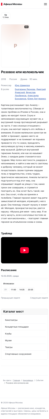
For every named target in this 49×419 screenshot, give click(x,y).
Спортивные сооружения (18, 354)
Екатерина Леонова (25, 89)
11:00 (13, 289)
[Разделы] (45, 4)
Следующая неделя (39, 298)
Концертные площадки (17, 326)
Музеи (8, 340)
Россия (13, 79)
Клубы (8, 333)
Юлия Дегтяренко (36, 98)
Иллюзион (8, 283)
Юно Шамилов (22, 85)
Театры (9, 347)
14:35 (21, 289)
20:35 (30, 289)
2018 (3, 79)
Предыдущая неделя (10, 298)
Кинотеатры (11, 320)
